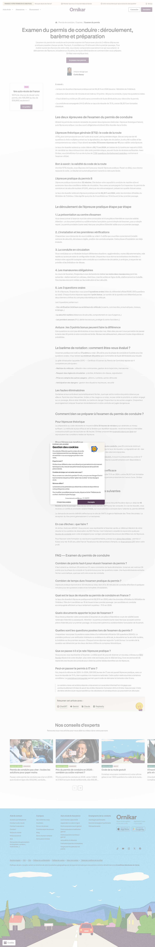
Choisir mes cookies (64, 502)
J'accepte (91, 502)
